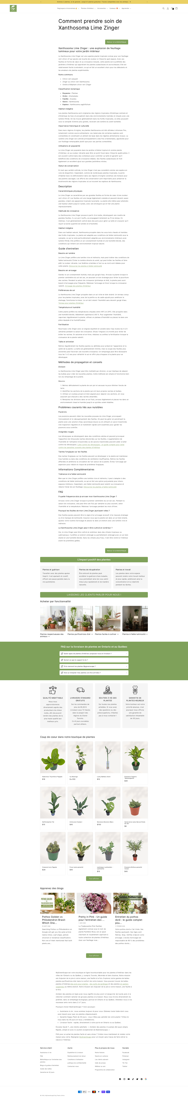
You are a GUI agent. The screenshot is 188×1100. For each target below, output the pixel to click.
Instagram (125, 1059)
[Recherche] (163, 8)
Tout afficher (94, 879)
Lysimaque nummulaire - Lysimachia (105, 868)
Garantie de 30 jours (47, 1072)
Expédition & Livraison (75, 1052)
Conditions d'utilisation (75, 1059)
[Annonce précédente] (41, 2)
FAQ (41, 1056)
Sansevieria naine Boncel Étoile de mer (134, 822)
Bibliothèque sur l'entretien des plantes (51, 1061)
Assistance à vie (45, 1052)
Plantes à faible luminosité (133, 634)
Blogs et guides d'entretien (49, 1065)
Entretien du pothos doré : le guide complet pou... (128, 919)
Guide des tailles (46, 1069)
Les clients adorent (101, 1059)
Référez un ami (100, 1066)
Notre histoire (99, 1052)
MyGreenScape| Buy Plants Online (55, 1095)
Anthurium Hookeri (76, 822)
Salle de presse (100, 1063)
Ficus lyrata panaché (76, 867)
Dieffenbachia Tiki (48, 822)
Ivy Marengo (74, 776)
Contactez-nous (73, 1066)
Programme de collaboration (105, 1070)
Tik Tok (124, 1063)
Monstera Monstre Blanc (105, 822)
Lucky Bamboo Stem (103, 776)
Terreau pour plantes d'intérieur (71, 303)
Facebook (125, 1052)
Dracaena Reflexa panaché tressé (133, 868)
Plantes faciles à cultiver (105, 634)
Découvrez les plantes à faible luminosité (85, 266)
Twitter (124, 1066)
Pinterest (125, 1056)
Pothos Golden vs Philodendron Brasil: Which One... (54, 919)
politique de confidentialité (77, 1063)
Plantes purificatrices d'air (79, 634)
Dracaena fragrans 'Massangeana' (130, 777)
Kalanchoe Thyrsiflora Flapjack (52, 776)
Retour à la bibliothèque (116, 42)
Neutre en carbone (101, 1056)
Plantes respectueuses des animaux (52, 635)
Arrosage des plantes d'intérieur (78, 286)
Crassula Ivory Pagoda (49, 867)
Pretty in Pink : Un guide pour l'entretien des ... (93, 918)
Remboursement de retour (77, 1056)
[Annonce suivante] (147, 2)
